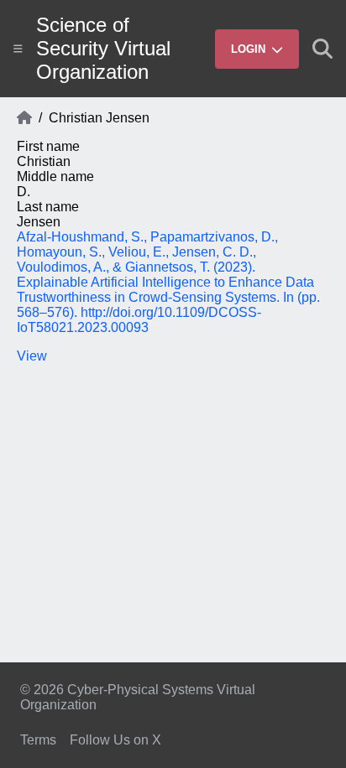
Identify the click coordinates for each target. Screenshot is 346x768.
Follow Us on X (115, 740)
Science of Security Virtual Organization (103, 48)
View (32, 356)
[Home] (24, 118)
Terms (38, 740)
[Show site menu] (18, 49)
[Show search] (322, 49)
